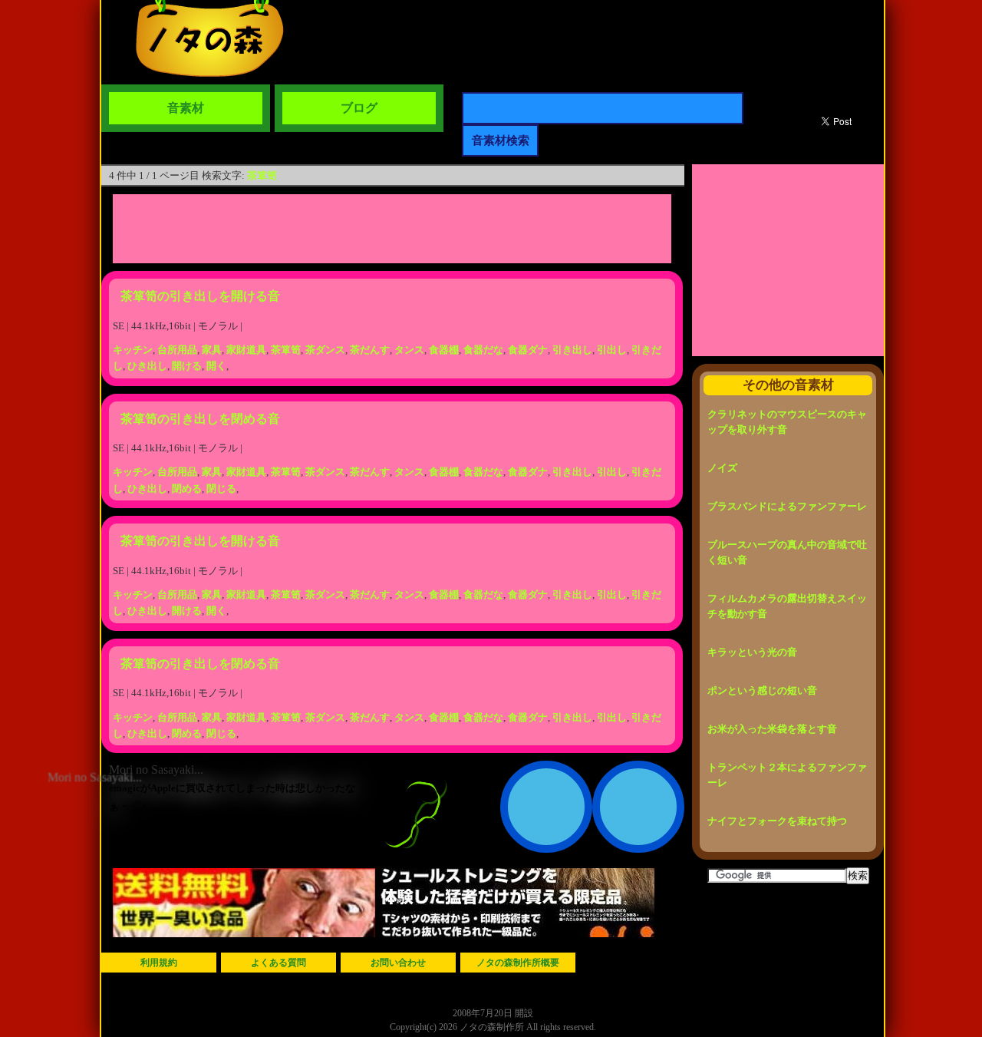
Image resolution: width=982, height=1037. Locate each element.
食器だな (483, 349)
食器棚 (444, 349)
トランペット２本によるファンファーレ (787, 774)
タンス (409, 349)
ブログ (359, 107)
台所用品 (177, 349)
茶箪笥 (262, 175)
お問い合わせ (398, 962)
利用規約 (158, 962)
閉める (187, 488)
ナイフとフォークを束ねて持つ (777, 821)
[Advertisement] (392, 228)
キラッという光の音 (752, 652)
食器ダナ (528, 349)
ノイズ (722, 468)
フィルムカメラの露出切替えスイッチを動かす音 (787, 606)
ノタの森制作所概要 (517, 962)
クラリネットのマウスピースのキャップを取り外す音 (787, 421)
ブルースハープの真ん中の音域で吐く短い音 (787, 552)
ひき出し (147, 366)
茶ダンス (325, 349)
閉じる (221, 488)
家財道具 (246, 349)
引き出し (572, 349)
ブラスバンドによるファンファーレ (787, 506)
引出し (612, 349)
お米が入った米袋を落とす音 (772, 729)
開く (216, 366)
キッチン (133, 349)
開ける (187, 366)
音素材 (185, 107)
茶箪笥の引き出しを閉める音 (200, 418)
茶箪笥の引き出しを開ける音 (200, 295)
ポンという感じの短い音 (762, 690)
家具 (212, 349)
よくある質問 (278, 962)
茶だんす (370, 349)
